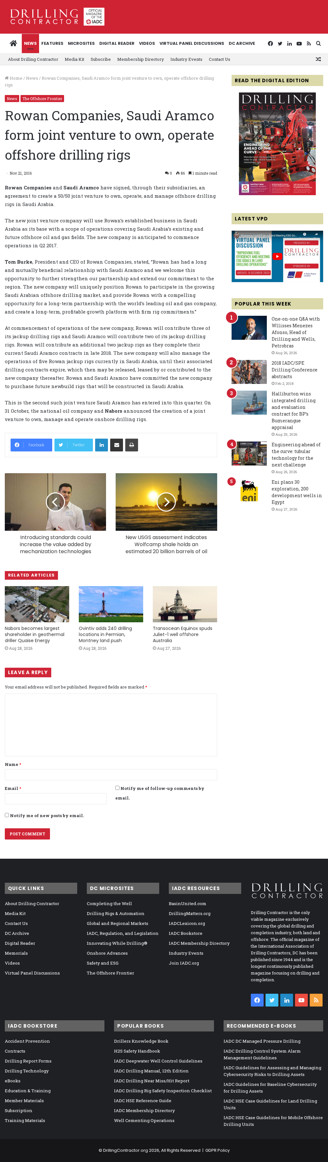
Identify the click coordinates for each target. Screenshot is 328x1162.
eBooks (12, 1081)
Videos (147, 43)
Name (13, 764)
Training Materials (25, 1120)
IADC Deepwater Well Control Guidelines (158, 1061)
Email (13, 788)
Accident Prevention (27, 1041)
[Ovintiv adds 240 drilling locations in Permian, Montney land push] (111, 604)
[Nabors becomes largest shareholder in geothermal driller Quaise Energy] (37, 604)
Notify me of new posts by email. (47, 815)
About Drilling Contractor (33, 59)
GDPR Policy (217, 1150)
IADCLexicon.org (187, 923)
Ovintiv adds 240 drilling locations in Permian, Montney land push (105, 634)
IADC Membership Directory (199, 943)
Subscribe (101, 59)
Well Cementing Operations (144, 1120)
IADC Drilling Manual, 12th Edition (151, 1071)
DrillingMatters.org (189, 913)
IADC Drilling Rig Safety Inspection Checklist (163, 1091)
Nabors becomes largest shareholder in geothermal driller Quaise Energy (34, 634)
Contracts (15, 1051)
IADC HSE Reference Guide (142, 1100)
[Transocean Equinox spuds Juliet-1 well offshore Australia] (185, 604)
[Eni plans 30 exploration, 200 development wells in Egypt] (249, 491)
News (30, 43)
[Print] (131, 445)
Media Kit (74, 59)
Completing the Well (109, 903)
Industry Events (186, 59)
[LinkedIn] (101, 445)
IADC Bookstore (185, 933)
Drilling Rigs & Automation (115, 913)
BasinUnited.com (187, 903)
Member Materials (24, 1100)
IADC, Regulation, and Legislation (123, 933)
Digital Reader (117, 43)
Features (52, 43)
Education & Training (28, 1091)
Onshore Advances (107, 953)
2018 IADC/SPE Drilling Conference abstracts (294, 369)
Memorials (16, 953)
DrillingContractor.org (125, 1150)
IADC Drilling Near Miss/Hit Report (151, 1081)
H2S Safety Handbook (137, 1051)
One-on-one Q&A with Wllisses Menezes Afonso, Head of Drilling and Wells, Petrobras (296, 332)
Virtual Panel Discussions (192, 43)
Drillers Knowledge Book (141, 1041)
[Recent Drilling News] (277, 193)
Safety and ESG (103, 963)
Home (15, 78)
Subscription (18, 1110)
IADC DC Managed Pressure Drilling (262, 1041)
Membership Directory (140, 59)
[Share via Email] (116, 445)
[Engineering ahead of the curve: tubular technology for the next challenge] (249, 454)
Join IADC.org (184, 963)
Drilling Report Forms (28, 1061)
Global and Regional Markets (117, 923)
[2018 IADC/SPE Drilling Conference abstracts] (249, 372)
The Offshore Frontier (42, 98)
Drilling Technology (27, 1071)
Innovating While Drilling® (117, 943)
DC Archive (242, 43)
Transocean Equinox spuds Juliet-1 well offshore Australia (182, 634)
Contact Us (219, 59)
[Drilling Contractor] (54, 17)
